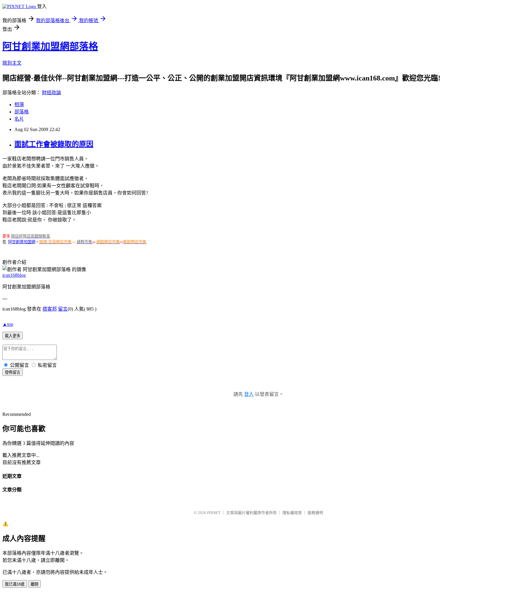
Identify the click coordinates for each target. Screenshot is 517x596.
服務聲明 (315, 512)
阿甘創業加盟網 (21, 242)
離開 (34, 584)
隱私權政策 (292, 512)
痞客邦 (49, 308)
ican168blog (14, 275)
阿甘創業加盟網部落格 (50, 46)
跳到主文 (12, 63)
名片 (19, 118)
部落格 (21, 111)
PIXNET (214, 512)
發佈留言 (12, 372)
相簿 (19, 104)
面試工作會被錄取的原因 (53, 144)
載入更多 (12, 336)
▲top (7, 324)
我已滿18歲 (15, 584)
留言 (63, 308)
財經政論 (51, 92)
